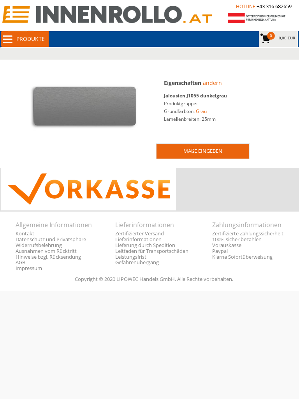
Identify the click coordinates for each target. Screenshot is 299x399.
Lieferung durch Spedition (145, 245)
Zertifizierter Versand (139, 234)
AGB (20, 262)
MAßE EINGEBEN (202, 150)
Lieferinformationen (138, 239)
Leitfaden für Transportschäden (151, 251)
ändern (212, 83)
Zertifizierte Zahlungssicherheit (247, 234)
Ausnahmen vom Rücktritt (46, 251)
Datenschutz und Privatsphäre (51, 239)
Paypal (220, 251)
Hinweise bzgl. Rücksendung (48, 257)
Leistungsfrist (130, 257)
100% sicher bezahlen (237, 239)
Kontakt (25, 234)
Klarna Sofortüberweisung (242, 257)
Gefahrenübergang (137, 262)
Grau (201, 111)
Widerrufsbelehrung (39, 245)
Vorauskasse (226, 245)
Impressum (29, 268)
